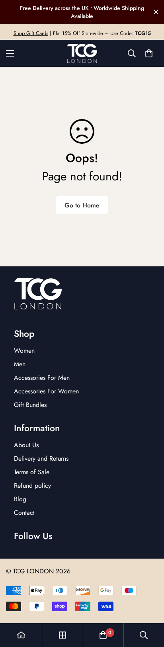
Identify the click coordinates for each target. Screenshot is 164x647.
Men (19, 364)
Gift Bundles (30, 404)
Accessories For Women (46, 391)
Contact (24, 512)
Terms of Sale (31, 472)
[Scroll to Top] (150, 605)
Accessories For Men (42, 377)
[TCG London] (82, 53)
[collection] (62, 635)
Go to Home (82, 205)
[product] (21, 635)
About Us (26, 445)
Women (24, 350)
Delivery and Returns (41, 458)
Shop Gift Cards (31, 33)
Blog (20, 499)
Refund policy (32, 485)
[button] (149, 53)
